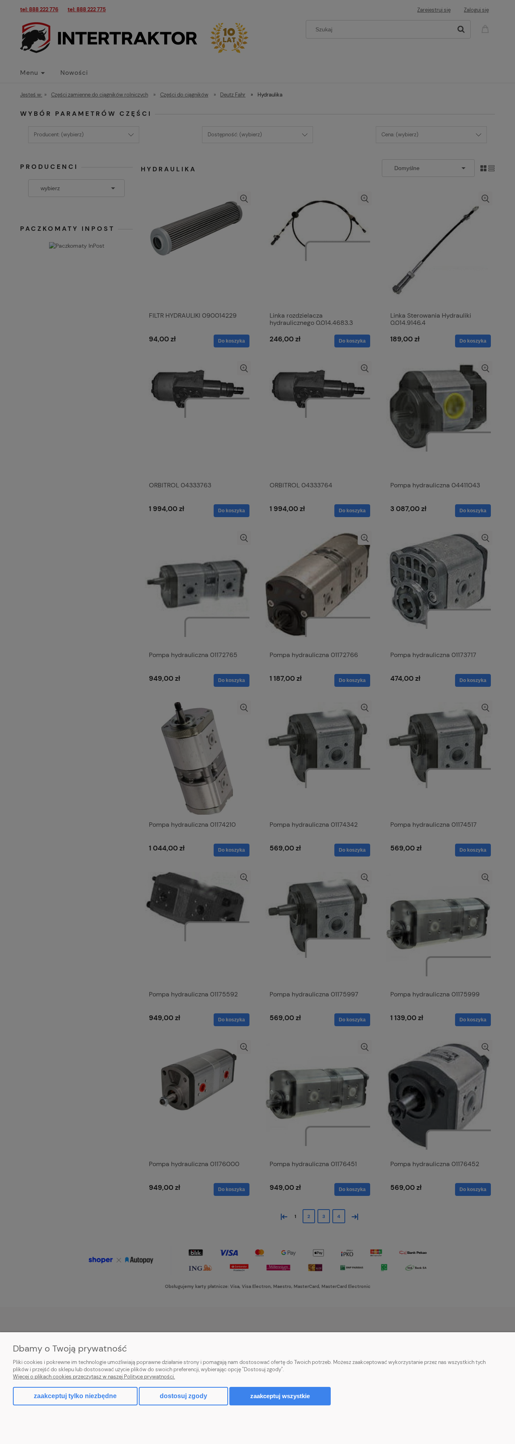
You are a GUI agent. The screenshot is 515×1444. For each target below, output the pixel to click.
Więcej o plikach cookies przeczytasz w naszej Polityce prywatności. (94, 1376)
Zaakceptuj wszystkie (280, 1396)
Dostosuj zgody (183, 1396)
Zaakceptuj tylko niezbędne (75, 1396)
